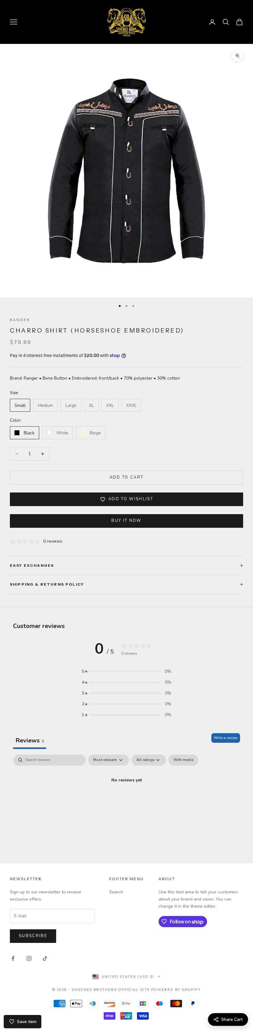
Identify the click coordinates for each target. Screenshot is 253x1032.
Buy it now (126, 520)
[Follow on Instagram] (29, 958)
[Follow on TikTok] (45, 958)
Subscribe (33, 936)
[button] (126, 671)
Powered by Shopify (176, 989)
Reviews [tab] (29, 740)
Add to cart (127, 477)
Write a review (226, 737)
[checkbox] (183, 760)
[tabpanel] (126, 801)
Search (116, 892)
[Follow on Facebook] (13, 958)
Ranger (20, 319)
